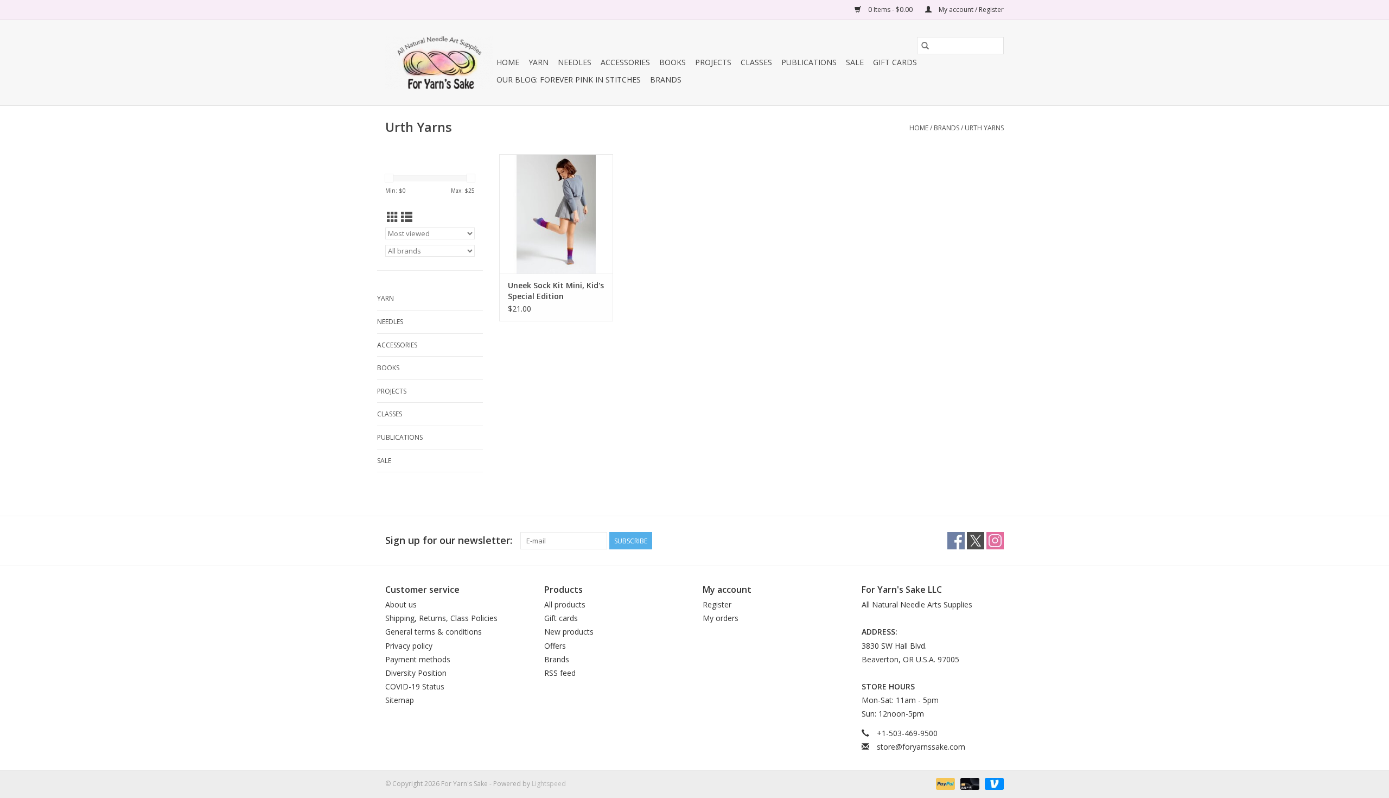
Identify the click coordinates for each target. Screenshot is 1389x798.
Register (717, 604)
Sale (855, 62)
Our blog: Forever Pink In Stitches (568, 79)
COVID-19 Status (414, 686)
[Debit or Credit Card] (969, 783)
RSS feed (560, 673)
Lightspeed (549, 783)
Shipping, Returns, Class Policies (441, 618)
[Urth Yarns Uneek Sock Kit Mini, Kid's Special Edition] (556, 214)
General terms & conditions (433, 631)
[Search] (925, 45)
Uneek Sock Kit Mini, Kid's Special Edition (556, 290)
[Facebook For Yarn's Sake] (956, 540)
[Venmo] (992, 783)
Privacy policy (408, 646)
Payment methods (417, 659)
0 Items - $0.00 (890, 9)
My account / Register (970, 9)
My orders (720, 618)
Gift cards (895, 62)
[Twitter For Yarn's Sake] (975, 540)
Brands (665, 79)
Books (672, 62)
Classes (756, 62)
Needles (574, 62)
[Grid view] (392, 217)
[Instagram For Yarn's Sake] (995, 540)
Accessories (625, 62)
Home (507, 62)
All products (564, 604)
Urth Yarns (984, 127)
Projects (713, 62)
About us (401, 604)
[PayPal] (944, 783)
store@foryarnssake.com (921, 747)
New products (569, 631)
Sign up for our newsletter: (448, 540)
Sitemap (399, 700)
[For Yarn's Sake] (439, 62)
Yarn (538, 62)
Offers (555, 646)
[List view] (406, 217)
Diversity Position (416, 673)
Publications (809, 62)
